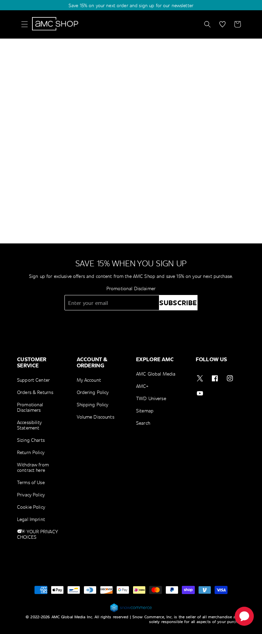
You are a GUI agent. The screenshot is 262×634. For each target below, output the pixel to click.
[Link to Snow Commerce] (131, 611)
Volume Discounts (95, 416)
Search (143, 423)
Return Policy (30, 452)
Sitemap (145, 410)
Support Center (33, 380)
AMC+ (142, 386)
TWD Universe (151, 398)
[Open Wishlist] (222, 24)
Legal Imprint (31, 519)
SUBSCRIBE (178, 302)
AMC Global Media (155, 374)
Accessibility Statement (29, 425)
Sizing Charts (31, 440)
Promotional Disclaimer (131, 288)
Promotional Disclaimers (30, 407)
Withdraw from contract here (33, 467)
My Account (89, 380)
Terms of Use (31, 482)
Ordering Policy (93, 392)
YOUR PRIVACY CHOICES (37, 534)
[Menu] (24, 24)
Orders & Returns (35, 392)
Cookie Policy (31, 507)
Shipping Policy (92, 404)
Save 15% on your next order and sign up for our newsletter (131, 5)
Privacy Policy (31, 494)
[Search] (207, 24)
